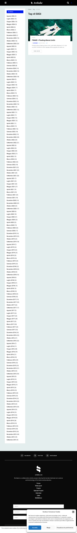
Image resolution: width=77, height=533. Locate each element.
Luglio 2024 (10, 82)
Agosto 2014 (10, 409)
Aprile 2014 (10, 420)
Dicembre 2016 (11, 332)
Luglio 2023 (10, 115)
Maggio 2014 (11, 417)
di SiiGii (38, 9)
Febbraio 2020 (11, 228)
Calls (38, 495)
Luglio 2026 (10, 19)
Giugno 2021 (10, 184)
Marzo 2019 (10, 258)
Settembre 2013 (11, 440)
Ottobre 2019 (11, 239)
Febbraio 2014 (11, 426)
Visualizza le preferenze (65, 528)
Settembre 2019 (11, 241)
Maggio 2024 (11, 87)
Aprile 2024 (10, 90)
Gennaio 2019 (11, 263)
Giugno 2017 (10, 316)
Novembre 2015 (11, 368)
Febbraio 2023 (11, 129)
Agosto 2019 (10, 244)
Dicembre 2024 (11, 68)
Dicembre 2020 (11, 200)
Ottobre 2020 (11, 206)
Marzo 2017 (10, 324)
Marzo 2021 (10, 192)
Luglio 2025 (10, 49)
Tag (34, 9)
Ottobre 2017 (11, 305)
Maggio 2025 (11, 54)
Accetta (34, 528)
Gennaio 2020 (11, 230)
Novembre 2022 (11, 137)
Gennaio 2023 (11, 131)
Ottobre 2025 (11, 41)
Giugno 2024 (10, 85)
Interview (38, 493)
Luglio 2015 (10, 379)
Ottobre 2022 (11, 140)
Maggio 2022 (11, 153)
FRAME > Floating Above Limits (43, 40)
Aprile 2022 (10, 156)
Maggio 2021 (11, 186)
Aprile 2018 (10, 288)
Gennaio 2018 (11, 296)
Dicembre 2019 (11, 233)
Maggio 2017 (11, 319)
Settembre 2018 (11, 274)
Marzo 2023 (10, 126)
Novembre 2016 (11, 335)
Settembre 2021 (11, 175)
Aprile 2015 (10, 387)
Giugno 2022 (10, 151)
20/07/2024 (42, 43)
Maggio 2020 (11, 219)
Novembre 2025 (11, 38)
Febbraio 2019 (11, 261)
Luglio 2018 (10, 280)
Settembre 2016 (11, 340)
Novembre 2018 (11, 269)
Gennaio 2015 (11, 395)
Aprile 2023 (10, 123)
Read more (37, 51)
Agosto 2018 (10, 277)
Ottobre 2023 (11, 107)
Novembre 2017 (11, 302)
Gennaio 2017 (11, 329)
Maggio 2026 (11, 24)
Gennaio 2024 (11, 98)
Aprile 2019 (10, 255)
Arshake (35, 43)
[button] (73, 512)
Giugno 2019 (10, 250)
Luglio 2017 (10, 313)
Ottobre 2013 (11, 437)
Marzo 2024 (10, 93)
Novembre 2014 (11, 401)
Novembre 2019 (11, 236)
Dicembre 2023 (11, 101)
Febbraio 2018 (11, 294)
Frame (39, 488)
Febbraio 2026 (11, 32)
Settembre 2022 (11, 142)
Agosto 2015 (10, 376)
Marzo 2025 (10, 60)
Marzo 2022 (10, 159)
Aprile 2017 (10, 321)
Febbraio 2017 (11, 327)
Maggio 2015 (11, 384)
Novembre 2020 (11, 203)
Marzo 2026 (10, 30)
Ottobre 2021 (11, 173)
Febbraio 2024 (11, 96)
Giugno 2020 (10, 217)
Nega (48, 528)
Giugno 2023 (10, 118)
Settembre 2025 (11, 43)
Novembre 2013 (11, 434)
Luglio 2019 (10, 247)
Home (29, 9)
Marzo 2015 (10, 390)
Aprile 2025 (10, 57)
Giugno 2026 (10, 21)
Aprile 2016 (10, 354)
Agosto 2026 (10, 16)
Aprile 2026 (10, 27)
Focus (33, 37)
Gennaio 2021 (11, 197)
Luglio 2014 (10, 412)
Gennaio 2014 (11, 429)
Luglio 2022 (10, 148)
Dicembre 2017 (11, 299)
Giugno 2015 (10, 382)
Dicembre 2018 (11, 266)
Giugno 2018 (10, 283)
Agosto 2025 (10, 46)
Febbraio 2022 (11, 162)
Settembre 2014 (11, 407)
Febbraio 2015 (11, 393)
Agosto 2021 (10, 178)
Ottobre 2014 (11, 404)
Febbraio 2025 (11, 63)
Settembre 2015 (11, 374)
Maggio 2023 (11, 120)
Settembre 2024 (11, 76)
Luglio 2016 (10, 346)
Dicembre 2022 (11, 134)
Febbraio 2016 (11, 360)
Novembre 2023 (11, 104)
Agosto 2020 (10, 211)
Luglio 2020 (10, 214)
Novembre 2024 (11, 71)
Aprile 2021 (10, 189)
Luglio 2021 (10, 181)
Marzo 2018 (10, 291)
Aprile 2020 (10, 222)
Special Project (38, 490)
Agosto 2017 (10, 310)
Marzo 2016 (10, 357)
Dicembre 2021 (11, 167)
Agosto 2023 (10, 112)
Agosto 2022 (10, 145)
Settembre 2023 (11, 109)
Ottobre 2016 (11, 338)
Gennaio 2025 (11, 65)
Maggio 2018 (11, 285)
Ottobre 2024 (11, 74)
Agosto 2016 (10, 343)
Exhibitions (38, 498)
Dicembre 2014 (11, 398)
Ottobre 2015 (11, 371)
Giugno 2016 (10, 349)
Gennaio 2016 (11, 362)
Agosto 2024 (10, 79)
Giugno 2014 (10, 415)
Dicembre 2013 (11, 431)
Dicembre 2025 (11, 35)
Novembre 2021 (11, 170)
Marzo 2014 (10, 423)
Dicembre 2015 (11, 365)
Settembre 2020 (11, 208)
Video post (38, 486)
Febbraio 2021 (11, 195)
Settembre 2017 (11, 307)
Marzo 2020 (10, 225)
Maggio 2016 (11, 352)
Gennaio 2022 (11, 164)
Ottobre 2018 (11, 272)
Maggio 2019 (11, 252)
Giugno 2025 (10, 52)
